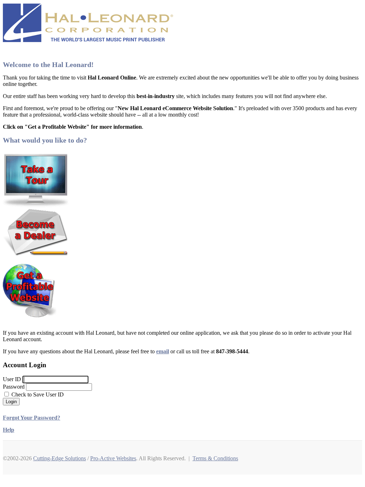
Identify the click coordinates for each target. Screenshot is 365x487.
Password (14, 387)
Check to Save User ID (37, 394)
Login (11, 401)
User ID (12, 379)
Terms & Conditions (215, 458)
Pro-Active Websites (113, 458)
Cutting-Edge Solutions (59, 458)
